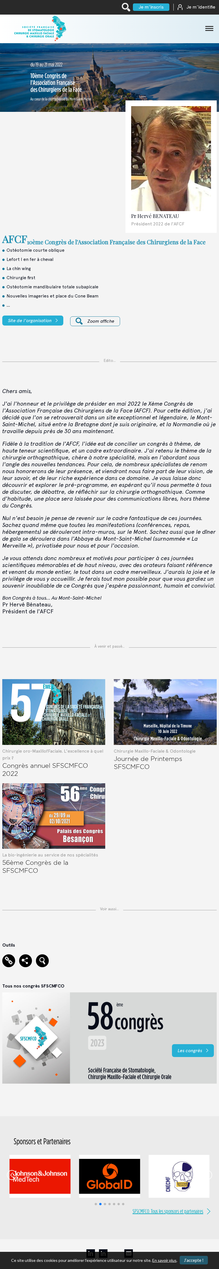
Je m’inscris (151, 7)
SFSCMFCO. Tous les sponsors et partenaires (168, 1211)
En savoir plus (164, 1260)
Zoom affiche (101, 321)
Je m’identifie (200, 7)
